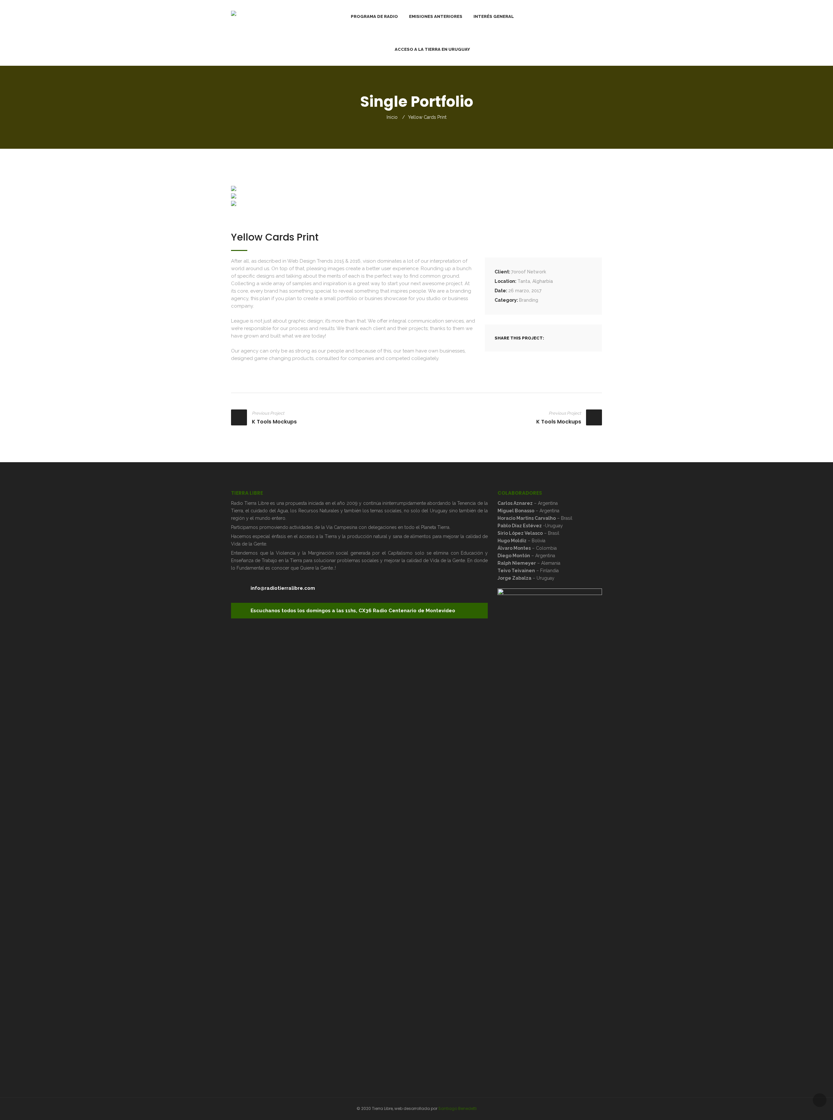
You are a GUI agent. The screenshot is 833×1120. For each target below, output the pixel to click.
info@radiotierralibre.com (283, 588)
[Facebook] (555, 337)
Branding (528, 300)
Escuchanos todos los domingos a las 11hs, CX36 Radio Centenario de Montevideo (353, 611)
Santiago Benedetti (457, 1108)
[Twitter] (564, 337)
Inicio (392, 117)
